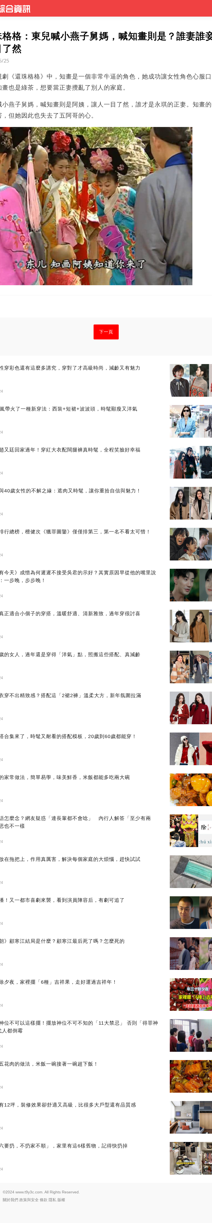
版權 (61, 1200)
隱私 (52, 1200)
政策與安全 (29, 1200)
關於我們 (10, 1200)
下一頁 (106, 331)
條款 (43, 1200)
